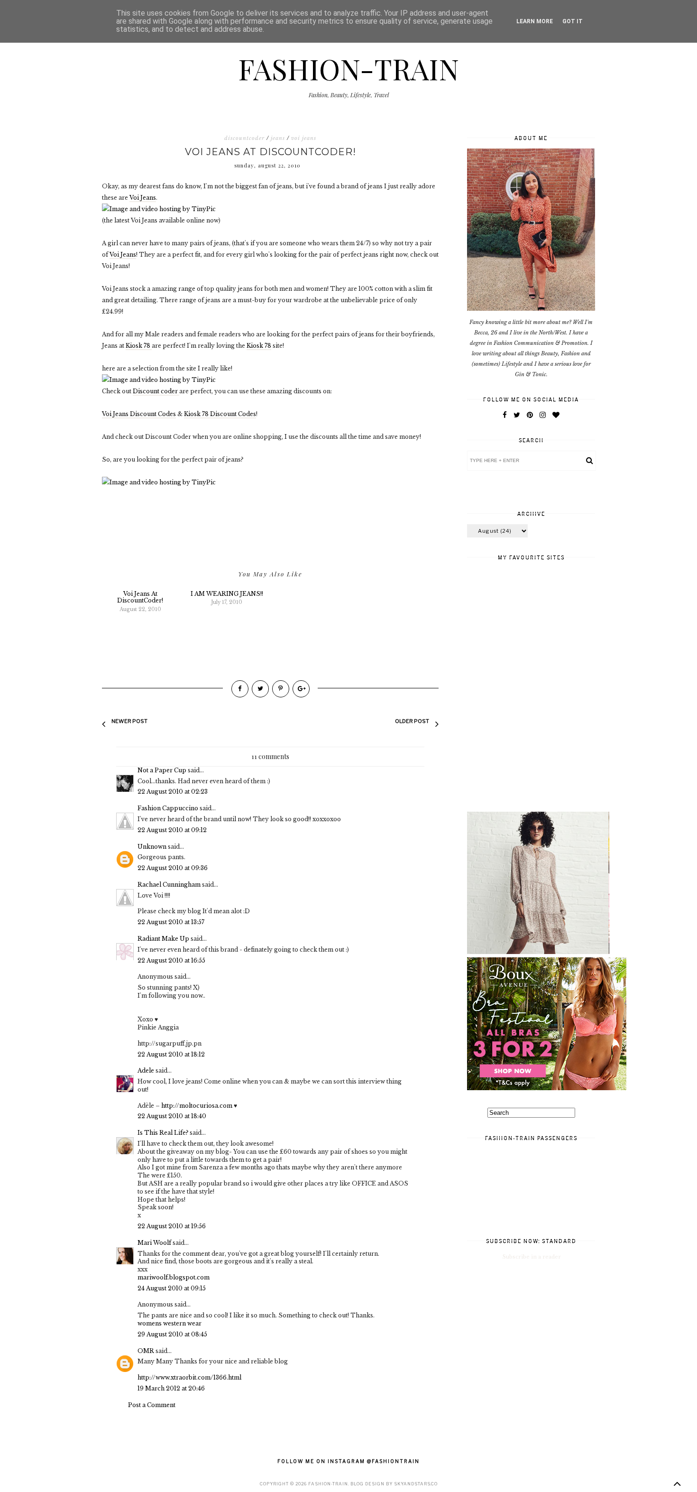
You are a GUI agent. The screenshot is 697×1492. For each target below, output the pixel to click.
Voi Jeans (142, 197)
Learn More (534, 21)
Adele (146, 1070)
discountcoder (244, 138)
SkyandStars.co (416, 1483)
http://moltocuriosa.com (196, 1105)
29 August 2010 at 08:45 (172, 1334)
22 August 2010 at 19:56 (172, 1226)
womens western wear (170, 1323)
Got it (572, 21)
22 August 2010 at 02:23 (173, 791)
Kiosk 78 (139, 345)
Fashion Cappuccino (168, 808)
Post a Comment (151, 1405)
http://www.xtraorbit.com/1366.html (189, 1377)
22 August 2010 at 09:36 (173, 867)
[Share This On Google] (301, 688)
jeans (278, 138)
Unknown (152, 846)
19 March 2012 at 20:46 (171, 1388)
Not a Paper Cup (162, 770)
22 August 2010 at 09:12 (172, 830)
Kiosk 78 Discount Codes (220, 413)
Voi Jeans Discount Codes (139, 413)
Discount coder (156, 391)
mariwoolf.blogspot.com (174, 1277)
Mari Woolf (154, 1242)
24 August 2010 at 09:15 (172, 1288)
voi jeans (303, 138)
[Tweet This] (260, 688)
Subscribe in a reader (532, 1256)
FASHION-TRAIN (348, 68)
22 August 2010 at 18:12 (171, 1054)
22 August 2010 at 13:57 (171, 922)
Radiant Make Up (163, 938)
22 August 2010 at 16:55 (171, 960)
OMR (146, 1350)
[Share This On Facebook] (239, 688)
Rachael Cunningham (169, 884)
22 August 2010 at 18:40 (172, 1116)
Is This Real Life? (163, 1132)
